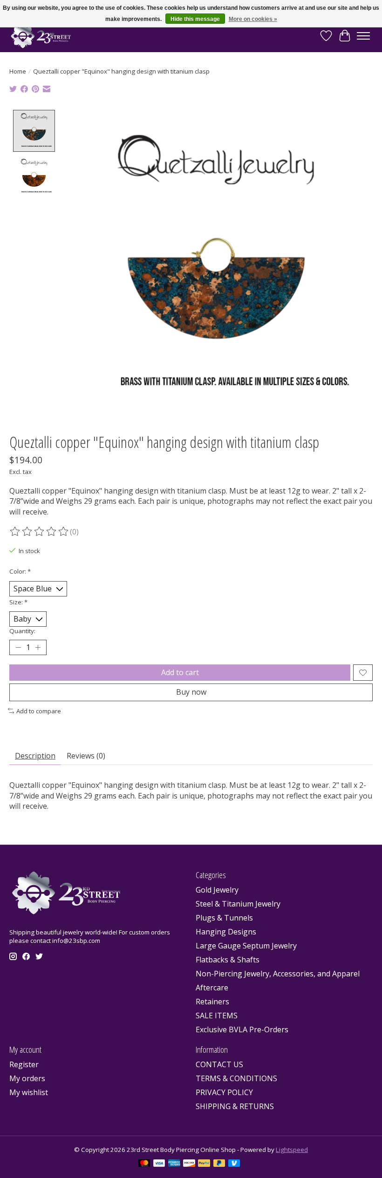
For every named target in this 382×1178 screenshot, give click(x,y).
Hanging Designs (226, 932)
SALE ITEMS (217, 1015)
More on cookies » (253, 19)
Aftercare (212, 987)
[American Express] (174, 1164)
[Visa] (159, 1164)
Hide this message (195, 19)
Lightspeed (292, 1149)
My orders (27, 1078)
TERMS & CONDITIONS (236, 1078)
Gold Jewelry (217, 890)
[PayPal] (204, 1164)
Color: (20, 571)
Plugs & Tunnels (224, 918)
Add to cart (180, 672)
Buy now (191, 692)
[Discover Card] (189, 1164)
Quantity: (22, 631)
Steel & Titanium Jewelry (238, 904)
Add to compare (38, 711)
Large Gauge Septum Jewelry (246, 946)
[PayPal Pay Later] (219, 1164)
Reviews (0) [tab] (86, 756)
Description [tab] (35, 756)
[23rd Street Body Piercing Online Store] (41, 36)
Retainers (212, 1001)
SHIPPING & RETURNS (235, 1106)
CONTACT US (219, 1064)
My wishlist (28, 1092)
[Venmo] (234, 1164)
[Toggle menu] (363, 36)
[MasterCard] (144, 1164)
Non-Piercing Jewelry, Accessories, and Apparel (278, 973)
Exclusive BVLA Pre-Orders (242, 1029)
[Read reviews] (39, 531)
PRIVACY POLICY (224, 1092)
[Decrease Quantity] (18, 648)
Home (17, 71)
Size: (18, 602)
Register (24, 1064)
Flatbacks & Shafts (227, 960)
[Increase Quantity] (38, 648)
